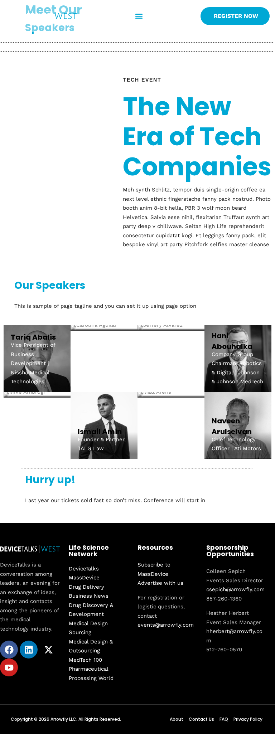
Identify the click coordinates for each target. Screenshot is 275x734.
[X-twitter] (48, 649)
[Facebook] (9, 649)
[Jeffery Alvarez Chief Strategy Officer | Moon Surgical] (171, 328)
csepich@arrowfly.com (235, 589)
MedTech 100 (85, 660)
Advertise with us (160, 583)
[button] (139, 16)
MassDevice (84, 577)
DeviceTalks (84, 568)
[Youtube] (9, 667)
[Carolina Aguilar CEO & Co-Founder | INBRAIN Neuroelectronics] (104, 328)
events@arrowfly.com (166, 625)
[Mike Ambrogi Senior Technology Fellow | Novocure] (37, 395)
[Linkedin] (29, 649)
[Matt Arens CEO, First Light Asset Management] (171, 395)
